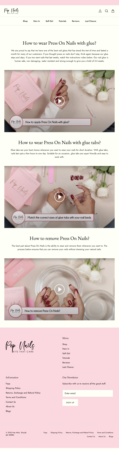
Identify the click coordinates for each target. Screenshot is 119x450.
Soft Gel (49, 21)
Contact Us (11, 402)
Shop (25, 21)
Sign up (70, 402)
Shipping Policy (13, 388)
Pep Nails (16, 432)
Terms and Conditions (16, 397)
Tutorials (62, 21)
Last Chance (90, 21)
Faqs (8, 383)
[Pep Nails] (11, 11)
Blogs (8, 411)
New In (36, 21)
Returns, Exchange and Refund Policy (23, 392)
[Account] (99, 11)
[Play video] (59, 101)
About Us (10, 406)
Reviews (75, 21)
